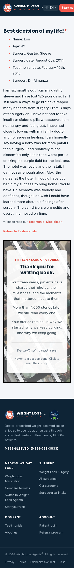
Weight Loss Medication (14, 478)
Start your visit (15, 507)
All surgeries (48, 479)
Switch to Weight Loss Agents (17, 497)
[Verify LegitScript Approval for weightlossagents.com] (54, 415)
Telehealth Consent (42, 561)
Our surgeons (48, 486)
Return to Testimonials (20, 231)
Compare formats (17, 488)
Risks (62, 561)
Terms (22, 561)
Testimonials (14, 525)
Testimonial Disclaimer (45, 221)
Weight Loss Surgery (54, 472)
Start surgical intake (53, 493)
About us (11, 532)
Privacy (9, 561)
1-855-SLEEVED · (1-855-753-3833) (31, 448)
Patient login (48, 525)
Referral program (51, 532)
